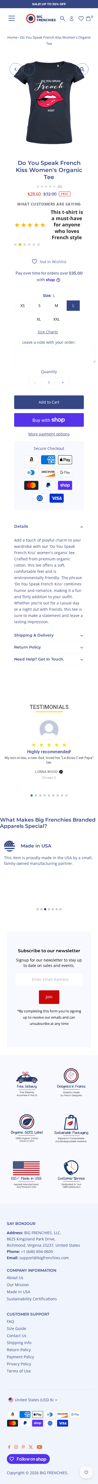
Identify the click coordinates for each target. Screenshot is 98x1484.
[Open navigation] (12, 18)
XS (22, 283)
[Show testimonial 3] (24, 222)
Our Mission (18, 1262)
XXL (56, 296)
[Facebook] (9, 1425)
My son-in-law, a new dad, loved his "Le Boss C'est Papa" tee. (49, 737)
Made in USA (18, 1269)
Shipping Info (19, 1320)
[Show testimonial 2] (20, 222)
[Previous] (16, 69)
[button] (49, 214)
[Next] (29, 69)
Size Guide (16, 1306)
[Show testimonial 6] (38, 222)
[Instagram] (16, 1425)
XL (39, 296)
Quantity (49, 349)
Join (49, 974)
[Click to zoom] (82, 69)
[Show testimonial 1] (15, 222)
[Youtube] (39, 1425)
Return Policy (19, 1327)
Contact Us (16, 1313)
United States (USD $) (34, 1377)
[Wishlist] (81, 18)
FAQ (10, 1299)
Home (12, 37)
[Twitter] (30, 1425)
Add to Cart (49, 379)
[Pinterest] (23, 1425)
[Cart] (88, 18)
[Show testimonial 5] (34, 222)
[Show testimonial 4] (29, 222)
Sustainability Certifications (32, 1276)
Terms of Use (19, 1348)
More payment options (49, 411)
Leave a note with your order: (49, 319)
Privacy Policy (19, 1341)
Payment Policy (20, 1334)
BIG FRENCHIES (53, 1450)
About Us (15, 1255)
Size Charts (48, 310)
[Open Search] (62, 18)
